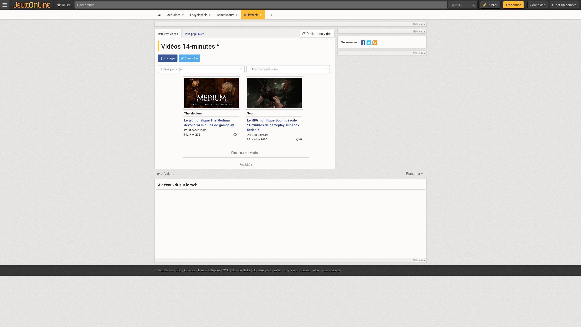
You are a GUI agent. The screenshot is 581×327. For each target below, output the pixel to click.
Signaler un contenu (297, 270)
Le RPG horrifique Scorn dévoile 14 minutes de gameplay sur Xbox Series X (273, 125)
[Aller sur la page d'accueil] (158, 173)
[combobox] (201, 69)
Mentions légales (209, 270)
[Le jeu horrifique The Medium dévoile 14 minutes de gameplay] (211, 93)
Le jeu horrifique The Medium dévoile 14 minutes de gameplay (209, 122)
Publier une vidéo (319, 33)
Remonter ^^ (415, 173)
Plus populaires (194, 34)
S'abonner (513, 4)
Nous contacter (331, 270)
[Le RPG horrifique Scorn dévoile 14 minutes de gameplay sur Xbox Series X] (274, 93)
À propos (190, 270)
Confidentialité (241, 270)
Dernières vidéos (168, 34)
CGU (226, 270)
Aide (316, 270)
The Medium (193, 113)
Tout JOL (457, 4)
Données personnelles (267, 270)
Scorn (251, 113)
